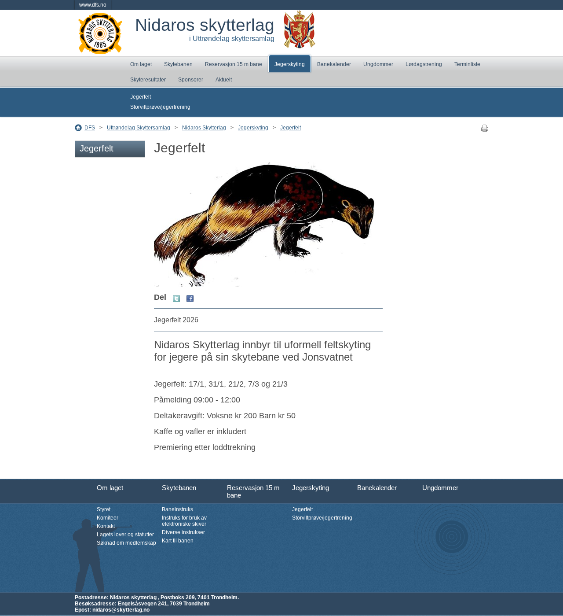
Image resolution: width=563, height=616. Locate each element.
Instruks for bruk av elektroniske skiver (184, 521)
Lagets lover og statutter (125, 534)
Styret (103, 509)
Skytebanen (178, 64)
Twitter (176, 298)
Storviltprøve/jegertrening (160, 107)
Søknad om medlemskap (126, 543)
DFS (89, 128)
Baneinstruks (177, 509)
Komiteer (107, 518)
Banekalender (334, 64)
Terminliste (467, 64)
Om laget (141, 64)
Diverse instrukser (183, 532)
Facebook (190, 298)
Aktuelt (224, 80)
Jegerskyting (289, 64)
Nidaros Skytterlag (204, 128)
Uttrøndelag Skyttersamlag (138, 128)
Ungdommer (378, 64)
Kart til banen (178, 541)
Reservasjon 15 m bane (233, 64)
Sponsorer (190, 80)
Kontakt (106, 526)
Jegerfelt (140, 97)
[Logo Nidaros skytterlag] (100, 51)
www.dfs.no (92, 5)
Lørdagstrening (424, 64)
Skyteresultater (148, 80)
